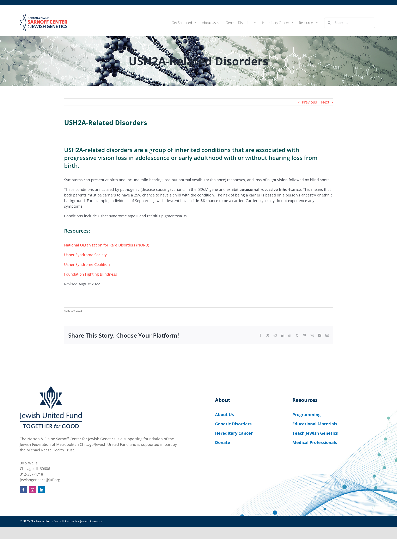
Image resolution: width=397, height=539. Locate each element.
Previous (309, 102)
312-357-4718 (31, 474)
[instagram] (32, 489)
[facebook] (23, 489)
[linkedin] (41, 489)
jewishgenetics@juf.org (40, 479)
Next (325, 102)
